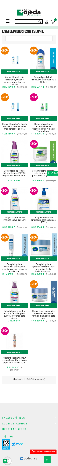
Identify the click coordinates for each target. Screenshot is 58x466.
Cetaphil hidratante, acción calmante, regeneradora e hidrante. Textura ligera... (43, 127)
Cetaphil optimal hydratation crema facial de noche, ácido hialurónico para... (43, 268)
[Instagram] (10, 436)
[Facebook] (5, 436)
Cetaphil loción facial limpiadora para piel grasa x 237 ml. (43, 220)
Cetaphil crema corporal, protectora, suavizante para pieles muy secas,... (43, 173)
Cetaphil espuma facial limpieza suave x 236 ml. (14, 218)
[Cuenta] (47, 22)
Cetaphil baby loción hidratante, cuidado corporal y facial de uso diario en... (14, 81)
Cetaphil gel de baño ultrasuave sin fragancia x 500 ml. (44, 79)
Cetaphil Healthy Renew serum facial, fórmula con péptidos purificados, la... (15, 360)
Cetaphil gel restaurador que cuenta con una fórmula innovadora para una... (43, 314)
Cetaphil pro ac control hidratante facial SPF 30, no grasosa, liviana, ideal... (14, 173)
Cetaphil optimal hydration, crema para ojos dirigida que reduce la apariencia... (14, 268)
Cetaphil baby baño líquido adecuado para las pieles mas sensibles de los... (14, 126)
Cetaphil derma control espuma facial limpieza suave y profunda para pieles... (14, 314)
